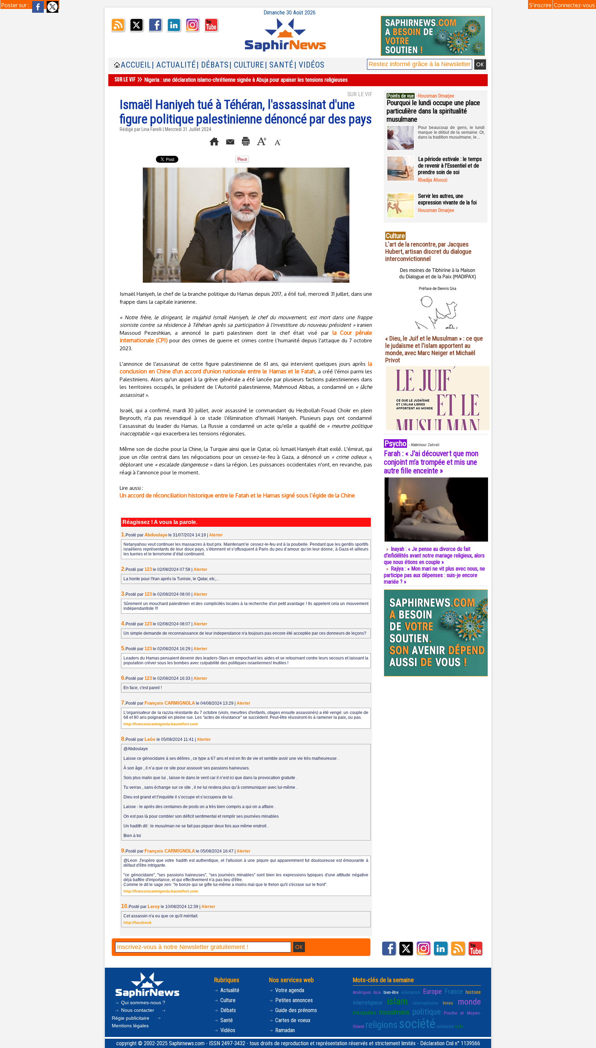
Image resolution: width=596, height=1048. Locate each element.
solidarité (445, 1026)
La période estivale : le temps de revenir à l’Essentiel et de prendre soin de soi (450, 165)
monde (469, 1002)
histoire (473, 992)
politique (427, 1012)
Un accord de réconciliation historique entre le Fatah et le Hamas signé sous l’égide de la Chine (237, 495)
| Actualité (174, 65)
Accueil (136, 65)
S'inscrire (540, 5)
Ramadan (284, 1030)
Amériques (362, 992)
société (417, 1024)
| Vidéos (309, 65)
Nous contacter (138, 1010)
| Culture (246, 65)
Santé (226, 1020)
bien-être (391, 992)
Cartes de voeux (292, 1020)
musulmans (394, 1012)
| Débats (213, 65)
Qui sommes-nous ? (142, 1002)
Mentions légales (130, 1025)
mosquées (364, 1012)
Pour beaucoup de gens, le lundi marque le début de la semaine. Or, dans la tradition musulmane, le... (451, 132)
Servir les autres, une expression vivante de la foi (447, 199)
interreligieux (368, 1002)
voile (459, 1026)
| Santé (279, 65)
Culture (227, 1000)
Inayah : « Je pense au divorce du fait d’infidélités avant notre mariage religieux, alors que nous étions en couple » (434, 555)
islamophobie (425, 1003)
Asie (377, 992)
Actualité (229, 990)
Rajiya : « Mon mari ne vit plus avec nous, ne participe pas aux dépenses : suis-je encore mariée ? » (434, 575)
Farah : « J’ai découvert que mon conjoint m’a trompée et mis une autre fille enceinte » (431, 462)
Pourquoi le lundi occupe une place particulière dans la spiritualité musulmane (433, 111)
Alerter (216, 535)
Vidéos (227, 1030)
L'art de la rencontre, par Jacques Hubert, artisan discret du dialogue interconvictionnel (428, 251)
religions (381, 1024)
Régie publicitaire (131, 1018)
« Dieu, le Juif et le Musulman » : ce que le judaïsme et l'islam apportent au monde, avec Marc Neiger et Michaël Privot (434, 349)
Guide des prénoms (295, 1010)
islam (397, 1001)
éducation (410, 992)
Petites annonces (293, 1000)
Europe (432, 991)
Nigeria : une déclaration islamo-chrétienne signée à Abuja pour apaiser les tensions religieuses (246, 80)
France (454, 991)
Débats (227, 1010)
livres (448, 1003)
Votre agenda (289, 990)
